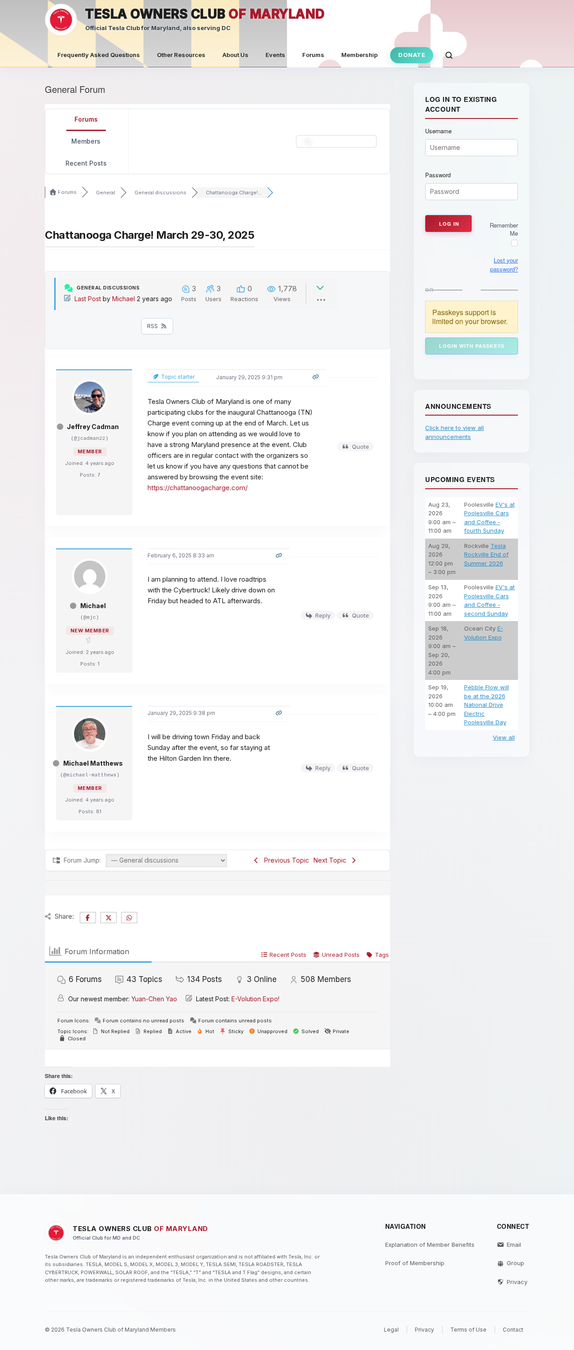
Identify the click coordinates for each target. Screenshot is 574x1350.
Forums (313, 54)
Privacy (517, 1281)
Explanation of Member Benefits (429, 1244)
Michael (123, 298)
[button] (449, 55)
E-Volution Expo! (255, 999)
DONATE (411, 54)
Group (515, 1263)
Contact (513, 1329)
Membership (359, 54)
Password (438, 175)
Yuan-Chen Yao (154, 999)
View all (504, 737)
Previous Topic (285, 860)
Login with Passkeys (471, 345)
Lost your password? (504, 264)
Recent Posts (86, 163)
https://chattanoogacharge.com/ (198, 487)
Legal (391, 1329)
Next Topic (331, 860)
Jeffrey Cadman (93, 426)
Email (514, 1244)
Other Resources (181, 54)
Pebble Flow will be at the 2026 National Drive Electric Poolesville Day (486, 705)
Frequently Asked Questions (98, 54)
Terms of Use (468, 1329)
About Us (235, 54)
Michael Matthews (93, 763)
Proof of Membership (414, 1263)
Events (275, 54)
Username (438, 131)
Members (85, 141)
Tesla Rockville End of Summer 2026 (486, 554)
